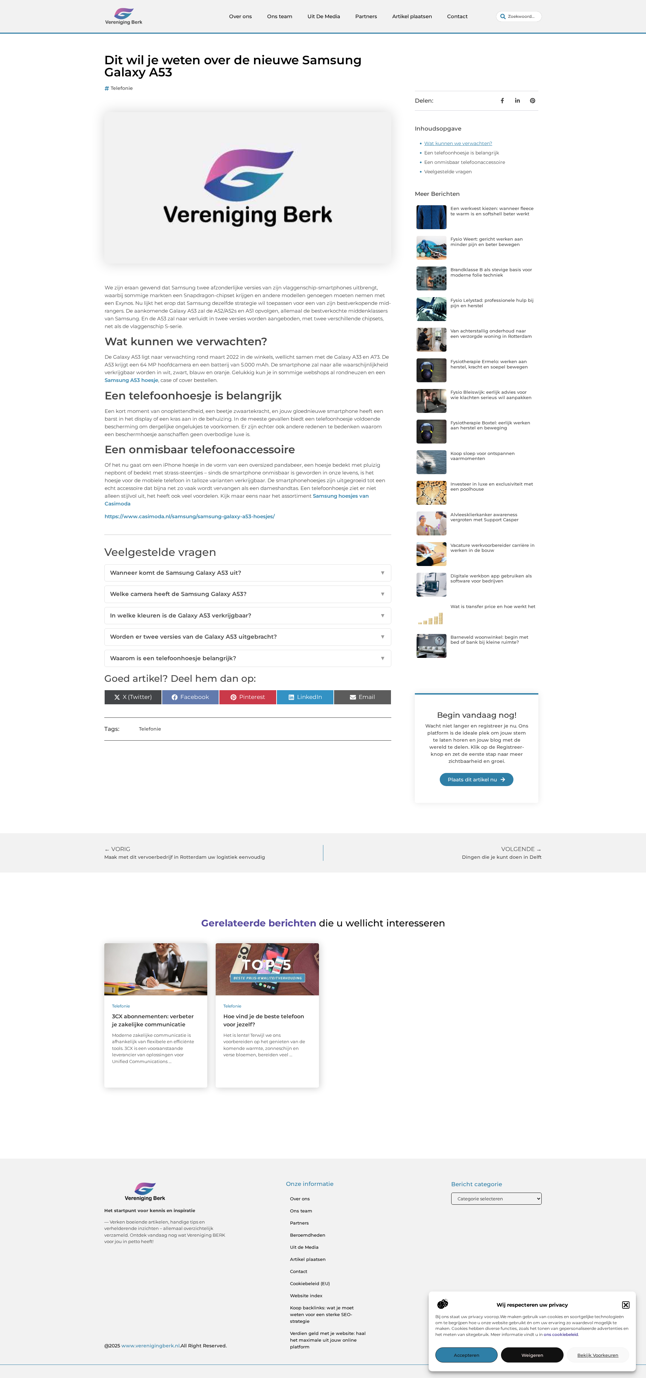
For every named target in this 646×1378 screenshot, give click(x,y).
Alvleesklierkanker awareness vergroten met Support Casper (484, 517)
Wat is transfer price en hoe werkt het (493, 606)
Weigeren (532, 1355)
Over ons (240, 16)
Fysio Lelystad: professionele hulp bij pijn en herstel (492, 302)
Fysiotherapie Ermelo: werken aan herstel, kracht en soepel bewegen (489, 364)
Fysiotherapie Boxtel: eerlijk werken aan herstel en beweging (490, 425)
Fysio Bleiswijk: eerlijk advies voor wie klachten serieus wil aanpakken (491, 394)
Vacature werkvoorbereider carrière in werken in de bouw (493, 547)
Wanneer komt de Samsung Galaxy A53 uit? (248, 572)
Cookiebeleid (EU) (310, 1283)
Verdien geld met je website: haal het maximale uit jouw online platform (328, 1340)
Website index (306, 1295)
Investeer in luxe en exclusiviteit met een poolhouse (492, 486)
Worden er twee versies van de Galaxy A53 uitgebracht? (248, 636)
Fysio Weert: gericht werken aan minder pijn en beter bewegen (487, 241)
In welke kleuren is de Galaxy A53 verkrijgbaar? (248, 615)
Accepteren (466, 1355)
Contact (457, 16)
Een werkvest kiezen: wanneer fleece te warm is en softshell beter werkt (492, 211)
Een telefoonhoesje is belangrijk (461, 153)
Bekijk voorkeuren (597, 1355)
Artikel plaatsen (412, 16)
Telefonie (122, 88)
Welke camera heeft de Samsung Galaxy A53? (248, 594)
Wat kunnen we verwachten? (458, 143)
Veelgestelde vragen (448, 172)
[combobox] (519, 16)
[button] (625, 1305)
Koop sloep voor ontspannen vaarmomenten (483, 456)
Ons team (279, 16)
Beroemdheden (307, 1235)
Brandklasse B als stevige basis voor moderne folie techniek (491, 272)
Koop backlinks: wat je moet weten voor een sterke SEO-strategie (322, 1314)
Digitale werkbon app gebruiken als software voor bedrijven (491, 578)
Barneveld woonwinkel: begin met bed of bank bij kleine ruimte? (489, 639)
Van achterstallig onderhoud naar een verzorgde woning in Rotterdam (491, 333)
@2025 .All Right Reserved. (165, 1345)
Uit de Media (304, 1247)
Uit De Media (324, 16)
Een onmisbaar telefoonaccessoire (464, 162)
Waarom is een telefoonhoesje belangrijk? (248, 658)
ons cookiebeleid (561, 1334)
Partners (366, 16)
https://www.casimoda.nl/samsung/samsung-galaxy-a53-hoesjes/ (190, 516)
